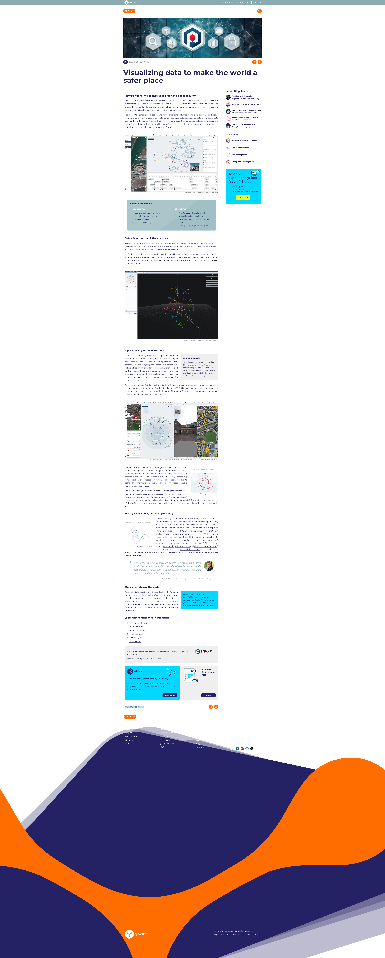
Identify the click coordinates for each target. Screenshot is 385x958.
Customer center (168, 729)
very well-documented (190, 549)
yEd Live (129, 740)
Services (164, 736)
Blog (198, 743)
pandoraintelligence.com (151, 659)
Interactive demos (168, 733)
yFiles (193, 534)
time (193, 540)
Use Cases (232, 134)
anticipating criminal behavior (195, 373)
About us (200, 729)
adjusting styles (182, 546)
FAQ (162, 747)
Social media (201, 740)
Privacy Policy (253, 934)
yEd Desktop (131, 736)
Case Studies (131, 707)
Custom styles (135, 638)
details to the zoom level (205, 546)
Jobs (198, 736)
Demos (257, 2)
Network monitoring (138, 630)
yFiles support (166, 740)
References (201, 733)
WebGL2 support (199, 603)
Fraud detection (136, 627)
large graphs (168, 546)
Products (227, 2)
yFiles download (167, 743)
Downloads (243, 2)
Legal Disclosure (221, 934)
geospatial (184, 540)
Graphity (129, 733)
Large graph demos (138, 623)
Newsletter (201, 747)
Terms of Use (238, 934)
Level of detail (135, 641)
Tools (127, 743)
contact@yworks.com (247, 743)
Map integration (136, 634)
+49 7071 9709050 (246, 740)
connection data (209, 540)
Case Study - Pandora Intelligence (202, 579)
